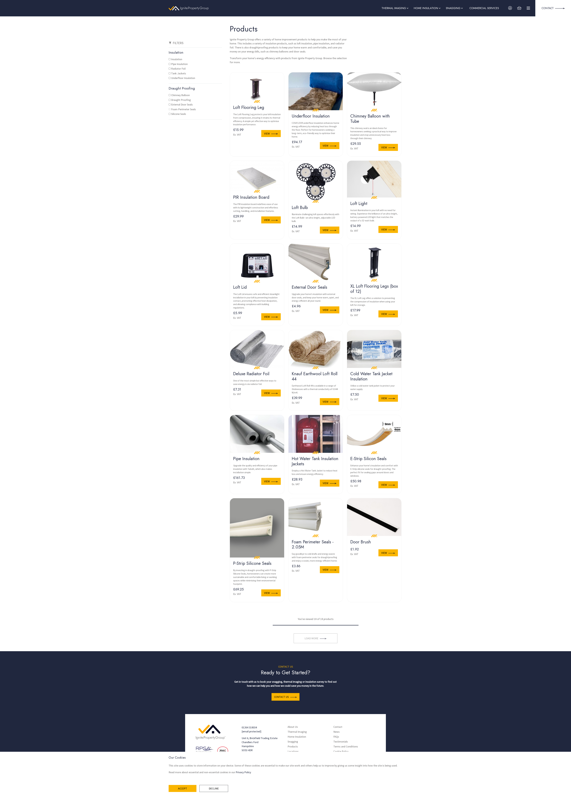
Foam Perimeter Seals (183, 109)
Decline (214, 788)
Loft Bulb (300, 207)
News (336, 731)
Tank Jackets (178, 73)
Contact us (281, 697)
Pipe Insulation (179, 64)
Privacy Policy (243, 772)
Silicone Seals (178, 114)
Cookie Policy (340, 751)
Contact (337, 727)
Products (293, 746)
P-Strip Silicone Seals (252, 563)
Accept (182, 788)
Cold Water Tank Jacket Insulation (371, 376)
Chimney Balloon (180, 95)
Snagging (293, 741)
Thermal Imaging (297, 731)
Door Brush (360, 542)
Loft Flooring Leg (248, 107)
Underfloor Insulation (183, 78)
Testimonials (340, 741)
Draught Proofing (181, 100)
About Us (293, 727)
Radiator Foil (178, 68)
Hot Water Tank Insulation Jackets (315, 461)
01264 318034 (249, 727)
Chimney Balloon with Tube (370, 118)
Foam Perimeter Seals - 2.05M (313, 544)
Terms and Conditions (345, 746)
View (267, 133)
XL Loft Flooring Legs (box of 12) (374, 288)
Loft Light (358, 203)
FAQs (336, 736)
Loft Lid (240, 287)
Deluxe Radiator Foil (251, 374)
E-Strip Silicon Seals (368, 458)
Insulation (176, 59)
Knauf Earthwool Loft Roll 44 (314, 376)
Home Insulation (297, 736)
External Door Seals (182, 104)
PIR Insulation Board (251, 197)
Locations (293, 751)
